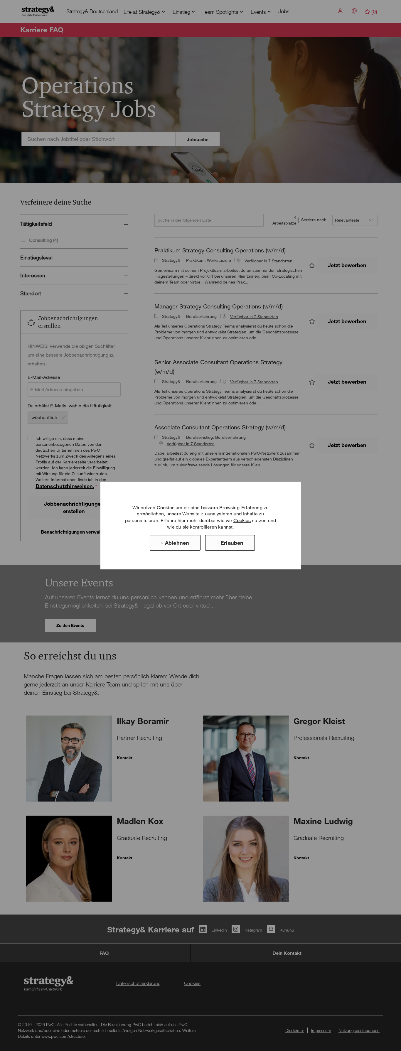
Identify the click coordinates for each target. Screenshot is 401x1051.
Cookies (242, 520)
